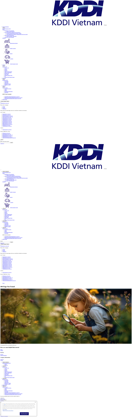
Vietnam (6, 120)
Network (6, 70)
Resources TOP (5, 80)
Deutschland (7, 277)
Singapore (7, 118)
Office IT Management (8, 71)
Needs (3, 29)
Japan (6, 256)
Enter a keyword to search (4, 141)
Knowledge (6, 81)
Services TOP (4, 66)
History (6, 90)
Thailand (6, 119)
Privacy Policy (5, 409)
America (6, 129)
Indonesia (7, 122)
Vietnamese (4, 108)
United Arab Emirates (9, 137)
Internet (6, 69)
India (6, 125)
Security (6, 68)
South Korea (7, 116)
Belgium (6, 135)
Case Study (6, 82)
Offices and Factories (8, 72)
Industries (4, 38)
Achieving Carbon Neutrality (9, 37)
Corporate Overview (8, 88)
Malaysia (6, 123)
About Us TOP (4, 87)
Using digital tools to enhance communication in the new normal (17, 34)
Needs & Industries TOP (6, 28)
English (3, 107)
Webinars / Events (7, 84)
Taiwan (6, 117)
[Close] (0, 102)
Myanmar (7, 121)
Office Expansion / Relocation (11, 36)
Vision (6, 89)
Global (4, 103)
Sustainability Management (12, 96)
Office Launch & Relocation (9, 35)
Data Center (6, 74)
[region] (19, 408)
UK (6, 133)
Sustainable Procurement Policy (13, 98)
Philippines (7, 124)
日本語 (3, 106)
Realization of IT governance (9, 30)
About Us (4, 85)
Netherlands (7, 136)
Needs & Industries (5, 26)
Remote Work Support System (9, 77)
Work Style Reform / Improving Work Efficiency (12, 32)
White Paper (7, 224)
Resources (4, 78)
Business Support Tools (8, 75)
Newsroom (6, 92)
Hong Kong (7, 115)
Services (3, 64)
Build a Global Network (10, 31)
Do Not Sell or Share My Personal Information (24, 413)
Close (4, 27)
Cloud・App (7, 67)
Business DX (7, 73)
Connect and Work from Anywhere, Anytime (14, 33)
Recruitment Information (9, 91)
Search (1, 241)
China (6, 257)
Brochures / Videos (8, 83)
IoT (5, 76)
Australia (6, 126)
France (6, 134)
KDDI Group (4, 99)
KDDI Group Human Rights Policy (13, 97)
